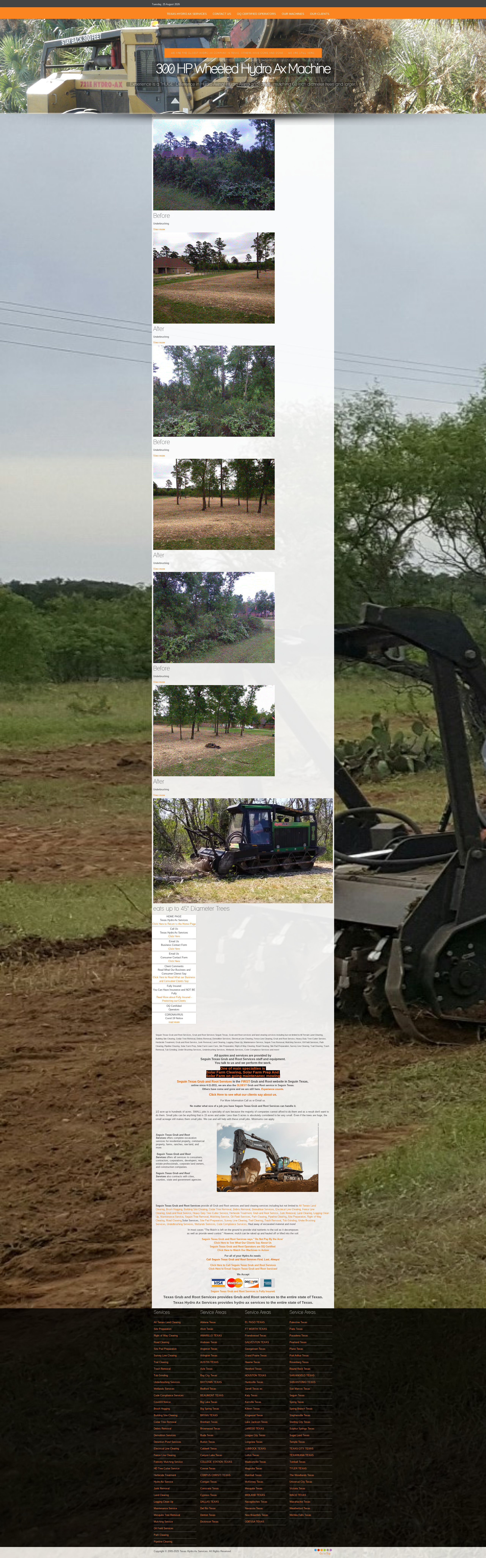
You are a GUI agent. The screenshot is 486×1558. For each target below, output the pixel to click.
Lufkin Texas (252, 1455)
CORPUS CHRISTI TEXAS (215, 1475)
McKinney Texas (254, 1481)
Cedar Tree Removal (220, 1209)
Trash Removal (272, 1220)
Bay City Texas (208, 1375)
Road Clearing (173, 1220)
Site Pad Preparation (211, 1220)
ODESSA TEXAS (254, 1521)
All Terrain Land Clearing (167, 1322)
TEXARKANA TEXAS (302, 1455)
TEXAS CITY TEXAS (301, 1448)
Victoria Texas (297, 1488)
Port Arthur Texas (299, 1355)
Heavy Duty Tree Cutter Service (210, 1213)
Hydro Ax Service (163, 1481)
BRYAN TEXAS (209, 1415)
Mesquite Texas (253, 1488)
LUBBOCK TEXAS (255, 1448)
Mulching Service (163, 1521)
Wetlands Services (204, 1224)
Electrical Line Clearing (166, 1448)
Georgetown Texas (255, 1348)
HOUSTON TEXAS (255, 1375)
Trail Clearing (256, 1220)
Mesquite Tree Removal (167, 1515)
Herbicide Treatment (240, 1213)
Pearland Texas (298, 1342)
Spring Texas (297, 1402)
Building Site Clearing (195, 1209)
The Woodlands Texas (302, 1475)
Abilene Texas (208, 1322)
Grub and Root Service (178, 1213)
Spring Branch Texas (301, 1408)
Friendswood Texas (255, 1335)
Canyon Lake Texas (211, 1455)
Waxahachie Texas (300, 1501)
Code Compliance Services (169, 1395)
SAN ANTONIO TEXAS (303, 1382)
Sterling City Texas (300, 1422)
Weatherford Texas (300, 1508)
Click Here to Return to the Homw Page (174, 923)
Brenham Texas (209, 1422)
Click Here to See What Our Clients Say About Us (243, 1242)
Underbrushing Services (180, 1224)
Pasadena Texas (299, 1335)
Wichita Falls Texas (300, 1515)
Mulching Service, (220, 1216)
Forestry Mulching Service (168, 1461)
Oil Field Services (240, 1216)
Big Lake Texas (208, 1402)
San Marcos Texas (300, 1388)
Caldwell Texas (208, 1448)
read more (174, 1022)
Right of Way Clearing (166, 1335)
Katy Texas (251, 1395)
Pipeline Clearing (277, 1216)
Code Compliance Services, (232, 1224)
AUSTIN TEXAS (209, 1362)
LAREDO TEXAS (254, 1428)
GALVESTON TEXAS (257, 1342)
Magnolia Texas (253, 1468)
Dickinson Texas (209, 1521)
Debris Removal (241, 1209)
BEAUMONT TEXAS (211, 1395)
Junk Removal (287, 1213)
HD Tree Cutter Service (166, 1468)
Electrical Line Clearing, (288, 1209)
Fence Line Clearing (165, 1455)
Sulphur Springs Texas (302, 1428)
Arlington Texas (208, 1355)
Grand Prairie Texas (256, 1355)
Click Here (174, 936)
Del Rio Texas (208, 1508)
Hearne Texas (252, 1362)
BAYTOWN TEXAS (211, 1382)
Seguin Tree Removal (197, 1216)
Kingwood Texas (254, 1415)
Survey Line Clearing (235, 1220)
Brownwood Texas (210, 1428)
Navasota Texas (254, 1508)
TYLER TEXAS (298, 1468)
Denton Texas (207, 1515)
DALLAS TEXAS (209, 1501)
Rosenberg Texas (299, 1362)
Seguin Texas (297, 1395)
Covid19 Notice (162, 1402)
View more (159, 229)
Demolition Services (263, 1209)
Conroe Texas (207, 1468)
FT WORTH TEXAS (256, 1328)
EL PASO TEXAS (255, 1322)
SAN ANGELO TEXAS (302, 1375)
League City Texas (255, 1435)
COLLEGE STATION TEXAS (216, 1461)
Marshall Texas (253, 1475)
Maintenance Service (171, 1216)
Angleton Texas (208, 1348)
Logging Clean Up (163, 1501)
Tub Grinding (290, 1220)
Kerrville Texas (253, 1402)
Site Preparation (297, 1216)
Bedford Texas (208, 1388)
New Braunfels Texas (256, 1515)
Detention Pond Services (167, 1441)
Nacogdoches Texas (256, 1501)
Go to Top (325, 1553)
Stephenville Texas (300, 1415)
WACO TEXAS (298, 1495)
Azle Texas (206, 1368)
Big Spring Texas (209, 1408)
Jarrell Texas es (253, 1388)
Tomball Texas (297, 1461)
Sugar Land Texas (299, 1435)
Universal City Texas (301, 1481)
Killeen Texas (252, 1408)
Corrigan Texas (208, 1481)
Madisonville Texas (255, 1461)
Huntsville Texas (254, 1382)
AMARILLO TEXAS (211, 1335)
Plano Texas (296, 1348)
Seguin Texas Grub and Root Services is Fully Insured (243, 1291)
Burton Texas (207, 1441)
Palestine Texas (298, 1322)
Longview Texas (254, 1441)
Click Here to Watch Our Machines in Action (243, 1250)
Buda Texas (206, 1435)
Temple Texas (297, 1441)
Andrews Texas (208, 1342)
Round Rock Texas (300, 1368)
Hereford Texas (253, 1368)
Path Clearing (259, 1216)
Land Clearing (304, 1213)
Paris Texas (296, 1328)
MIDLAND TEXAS (255, 1495)
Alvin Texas (206, 1328)
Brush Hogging (174, 1209)
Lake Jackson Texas (256, 1422)
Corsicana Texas (209, 1488)
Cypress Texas (208, 1495)
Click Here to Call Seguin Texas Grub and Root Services (243, 1265)
